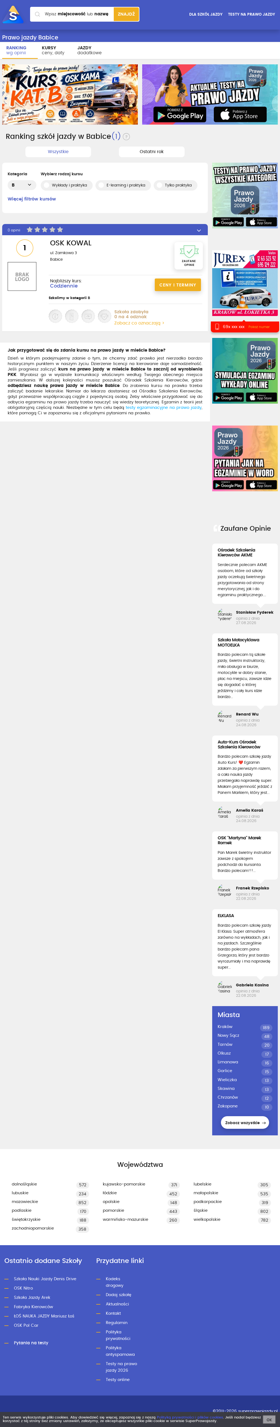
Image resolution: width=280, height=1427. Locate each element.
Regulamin (116, 1323)
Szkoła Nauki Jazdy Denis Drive (45, 1279)
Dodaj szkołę (118, 1295)
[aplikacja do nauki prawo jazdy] (210, 94)
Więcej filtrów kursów (32, 199)
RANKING (16, 50)
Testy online (118, 1380)
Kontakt (113, 1313)
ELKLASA (226, 916)
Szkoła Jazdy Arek (32, 1298)
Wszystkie (58, 152)
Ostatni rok (152, 152)
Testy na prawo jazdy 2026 (121, 1367)
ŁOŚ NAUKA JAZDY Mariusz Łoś (44, 1316)
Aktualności (117, 1304)
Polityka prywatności (118, 1335)
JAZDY (89, 50)
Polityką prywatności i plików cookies (190, 1417)
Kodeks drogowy (114, 1282)
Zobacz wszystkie (243, 1123)
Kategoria (17, 174)
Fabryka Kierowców (33, 1307)
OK (269, 1420)
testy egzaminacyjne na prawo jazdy (164, 408)
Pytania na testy (31, 1343)
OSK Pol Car (26, 1325)
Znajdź (126, 14)
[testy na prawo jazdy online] (245, 195)
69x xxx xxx (233, 327)
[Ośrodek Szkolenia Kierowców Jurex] (245, 283)
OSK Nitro (23, 1288)
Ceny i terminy (177, 285)
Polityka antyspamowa (120, 1351)
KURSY (53, 50)
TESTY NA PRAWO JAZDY (251, 14)
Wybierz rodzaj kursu (62, 174)
